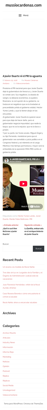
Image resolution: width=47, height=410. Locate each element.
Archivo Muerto (9, 333)
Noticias (6, 362)
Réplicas (6, 381)
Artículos (6, 338)
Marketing (7, 357)
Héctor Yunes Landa (26, 216)
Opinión (6, 366)
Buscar (6, 244)
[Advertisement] (23, 45)
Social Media (8, 385)
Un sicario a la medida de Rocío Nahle (19, 267)
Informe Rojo (8, 352)
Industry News (9, 342)
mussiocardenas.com (24, 5)
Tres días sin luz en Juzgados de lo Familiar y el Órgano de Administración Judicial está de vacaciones (22, 276)
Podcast (6, 371)
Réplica (6, 376)
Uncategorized (9, 390)
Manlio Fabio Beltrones (19, 219)
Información (8, 347)
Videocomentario (23, 83)
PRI (30, 219)
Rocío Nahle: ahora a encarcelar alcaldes (20, 302)
